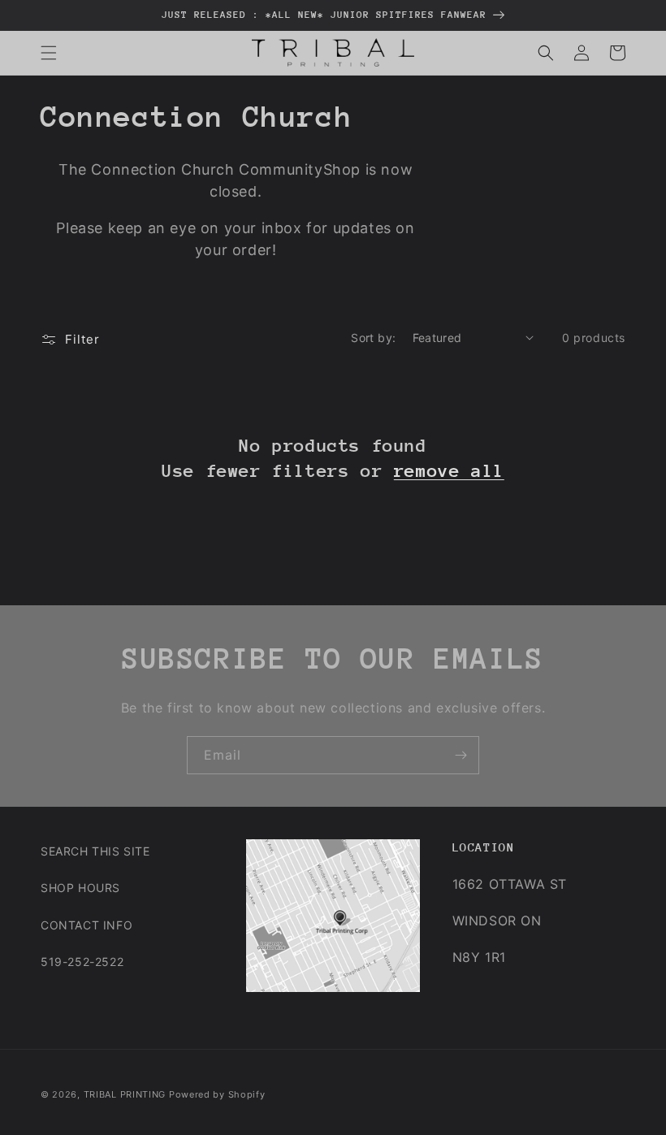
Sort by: (373, 337)
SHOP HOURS (80, 888)
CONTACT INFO (86, 925)
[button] (49, 53)
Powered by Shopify (217, 1094)
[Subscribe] (460, 755)
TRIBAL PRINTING (125, 1094)
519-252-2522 (82, 961)
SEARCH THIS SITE (95, 851)
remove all (449, 471)
